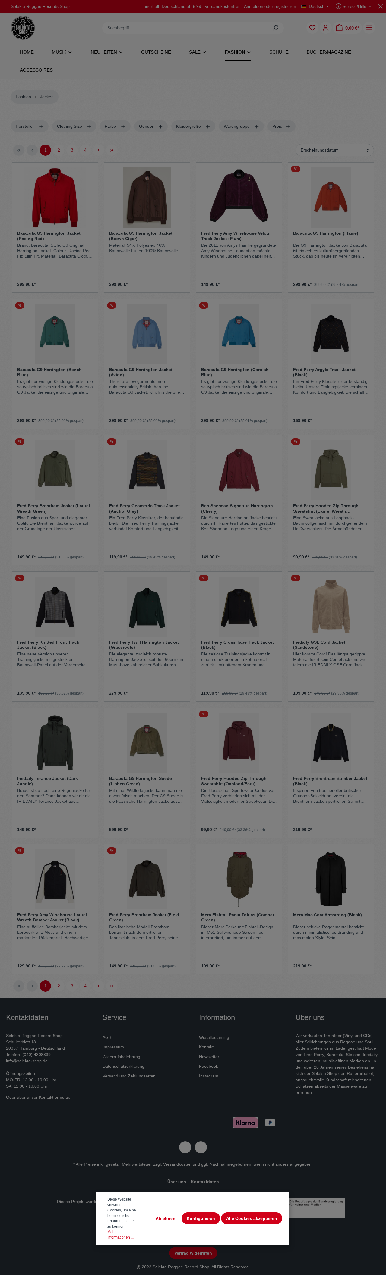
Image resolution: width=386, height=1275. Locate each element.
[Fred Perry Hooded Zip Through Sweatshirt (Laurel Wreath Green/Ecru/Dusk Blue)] (331, 470)
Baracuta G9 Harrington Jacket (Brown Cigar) (140, 236)
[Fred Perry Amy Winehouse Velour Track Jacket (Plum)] (239, 197)
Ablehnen (166, 1218)
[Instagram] (201, 1147)
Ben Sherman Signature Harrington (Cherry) (237, 508)
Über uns (176, 1181)
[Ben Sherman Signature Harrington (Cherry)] (239, 470)
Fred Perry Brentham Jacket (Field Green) (144, 917)
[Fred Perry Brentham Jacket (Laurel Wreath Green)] (55, 470)
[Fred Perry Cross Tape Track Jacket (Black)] (239, 607)
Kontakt (206, 1047)
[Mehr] (369, 28)
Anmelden (253, 6)
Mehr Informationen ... (120, 1234)
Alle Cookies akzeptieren (251, 1218)
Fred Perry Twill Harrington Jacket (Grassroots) (144, 645)
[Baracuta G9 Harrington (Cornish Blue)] (239, 334)
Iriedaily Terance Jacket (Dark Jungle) (47, 781)
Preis (277, 126)
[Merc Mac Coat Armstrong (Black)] (331, 879)
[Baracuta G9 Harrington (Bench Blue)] (55, 334)
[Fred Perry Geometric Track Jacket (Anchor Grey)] (147, 470)
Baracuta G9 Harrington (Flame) (325, 233)
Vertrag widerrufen (193, 1253)
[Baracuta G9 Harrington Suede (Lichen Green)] (147, 743)
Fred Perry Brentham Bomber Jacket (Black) (330, 781)
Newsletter (209, 1056)
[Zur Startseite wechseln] (23, 28)
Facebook (208, 1066)
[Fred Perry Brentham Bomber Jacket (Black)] (331, 743)
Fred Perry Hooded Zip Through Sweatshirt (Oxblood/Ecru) (234, 781)
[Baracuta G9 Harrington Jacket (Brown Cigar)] (147, 197)
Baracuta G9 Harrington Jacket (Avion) (140, 372)
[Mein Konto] (326, 28)
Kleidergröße (189, 126)
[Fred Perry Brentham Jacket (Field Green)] (147, 879)
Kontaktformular (54, 1097)
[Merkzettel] (312, 28)
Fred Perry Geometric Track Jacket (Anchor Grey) (144, 508)
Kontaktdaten (205, 1181)
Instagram (208, 1075)
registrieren (285, 6)
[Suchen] (275, 28)
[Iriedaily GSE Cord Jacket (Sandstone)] (331, 607)
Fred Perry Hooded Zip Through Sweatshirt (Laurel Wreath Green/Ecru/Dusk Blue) (326, 508)
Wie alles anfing (214, 1037)
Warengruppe (237, 126)
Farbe (111, 126)
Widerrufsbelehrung (121, 1056)
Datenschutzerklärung (123, 1066)
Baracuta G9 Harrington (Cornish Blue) (235, 372)
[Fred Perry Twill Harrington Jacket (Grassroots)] (147, 607)
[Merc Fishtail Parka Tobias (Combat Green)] (239, 879)
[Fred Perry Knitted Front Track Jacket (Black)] (55, 607)
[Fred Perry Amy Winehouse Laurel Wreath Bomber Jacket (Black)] (55, 879)
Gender (147, 126)
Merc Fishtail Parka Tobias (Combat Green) (237, 917)
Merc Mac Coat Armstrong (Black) (327, 914)
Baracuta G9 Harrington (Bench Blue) (49, 372)
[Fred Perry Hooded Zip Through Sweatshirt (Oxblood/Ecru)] (239, 743)
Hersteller (25, 126)
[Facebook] (185, 1147)
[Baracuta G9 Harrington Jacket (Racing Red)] (55, 197)
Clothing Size (70, 126)
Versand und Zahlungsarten (129, 1075)
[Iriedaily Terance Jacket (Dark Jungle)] (55, 743)
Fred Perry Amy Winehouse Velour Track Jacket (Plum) (236, 236)
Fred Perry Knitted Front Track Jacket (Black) (48, 645)
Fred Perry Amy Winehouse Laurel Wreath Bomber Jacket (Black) (52, 917)
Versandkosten (177, 1164)
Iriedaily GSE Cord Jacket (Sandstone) (319, 645)
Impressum (113, 1047)
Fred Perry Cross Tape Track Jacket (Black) (237, 645)
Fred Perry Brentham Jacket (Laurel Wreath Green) (53, 508)
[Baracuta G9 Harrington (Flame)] (331, 197)
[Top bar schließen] (380, 6)
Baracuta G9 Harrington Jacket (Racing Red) (49, 236)
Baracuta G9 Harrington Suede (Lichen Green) (140, 781)
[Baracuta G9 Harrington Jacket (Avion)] (147, 334)
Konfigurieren (201, 1218)
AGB (107, 1037)
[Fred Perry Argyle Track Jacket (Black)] (331, 334)
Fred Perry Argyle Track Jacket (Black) (324, 372)
